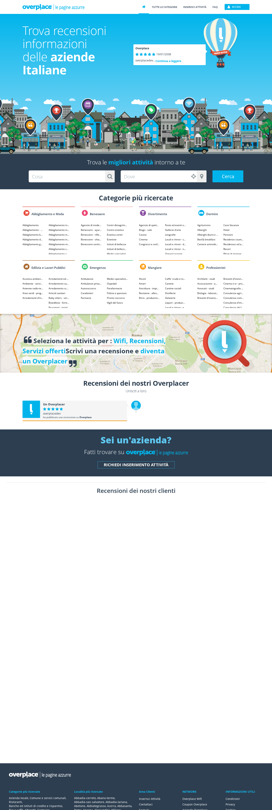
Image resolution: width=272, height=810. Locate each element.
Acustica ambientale (33, 279)
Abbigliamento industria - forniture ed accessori (59, 234)
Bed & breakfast (206, 239)
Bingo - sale (145, 230)
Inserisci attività (194, 7)
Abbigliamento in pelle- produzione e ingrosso (59, 230)
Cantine (169, 283)
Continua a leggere (168, 61)
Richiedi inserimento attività (136, 464)
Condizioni (233, 799)
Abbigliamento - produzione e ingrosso (33, 230)
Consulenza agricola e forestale (233, 293)
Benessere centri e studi (91, 244)
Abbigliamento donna (33, 239)
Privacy (230, 804)
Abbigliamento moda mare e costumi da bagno (59, 244)
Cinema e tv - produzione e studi (233, 283)
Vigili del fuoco (115, 302)
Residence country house (233, 239)
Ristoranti (15, 802)
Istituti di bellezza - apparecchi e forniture (117, 249)
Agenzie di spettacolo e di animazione (149, 225)
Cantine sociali (173, 288)
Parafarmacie (114, 288)
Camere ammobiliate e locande (207, 244)
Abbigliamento (31, 225)
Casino (143, 234)
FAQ (215, 7)
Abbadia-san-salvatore (89, 802)
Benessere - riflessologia (91, 234)
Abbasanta (124, 806)
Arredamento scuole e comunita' (59, 288)
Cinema (143, 239)
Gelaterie (170, 298)
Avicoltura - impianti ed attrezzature (149, 288)
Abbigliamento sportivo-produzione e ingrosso (59, 249)
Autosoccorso (88, 288)
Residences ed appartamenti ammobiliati (233, 244)
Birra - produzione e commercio (149, 298)
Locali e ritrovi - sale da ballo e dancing (175, 239)
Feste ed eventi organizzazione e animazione (175, 225)
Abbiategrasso (96, 806)
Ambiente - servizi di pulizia (33, 283)
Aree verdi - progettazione (33, 293)
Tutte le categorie (164, 7)
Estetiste (111, 239)
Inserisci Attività (149, 799)
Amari (142, 283)
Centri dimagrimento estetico (117, 225)
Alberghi (202, 230)
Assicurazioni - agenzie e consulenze (207, 283)
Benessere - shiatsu (91, 239)
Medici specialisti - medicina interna (117, 279)
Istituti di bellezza (116, 244)
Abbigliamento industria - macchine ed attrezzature (59, 239)
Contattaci (146, 804)
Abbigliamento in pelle (59, 225)
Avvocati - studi (205, 288)
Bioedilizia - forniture (59, 302)
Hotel (226, 230)
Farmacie (86, 298)
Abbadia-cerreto (85, 798)
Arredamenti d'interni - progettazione (33, 298)
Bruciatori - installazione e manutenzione (59, 307)
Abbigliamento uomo (59, 253)
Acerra (111, 806)
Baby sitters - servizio (59, 298)
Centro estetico (115, 230)
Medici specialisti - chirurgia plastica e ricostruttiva (117, 253)
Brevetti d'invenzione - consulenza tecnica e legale (207, 298)
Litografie (170, 234)
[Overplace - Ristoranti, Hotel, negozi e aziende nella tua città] (54, 7)
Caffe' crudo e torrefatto (175, 279)
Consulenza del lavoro (233, 307)
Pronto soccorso (116, 298)
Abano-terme (106, 798)
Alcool (142, 279)
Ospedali (112, 283)
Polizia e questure (117, 293)
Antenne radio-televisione (33, 288)
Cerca (228, 176)
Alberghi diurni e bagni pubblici (207, 234)
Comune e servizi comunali (48, 798)
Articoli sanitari (57, 293)
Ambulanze (87, 279)
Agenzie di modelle (91, 225)
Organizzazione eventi (175, 253)
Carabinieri (87, 293)
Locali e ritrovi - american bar (175, 307)
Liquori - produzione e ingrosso (175, 302)
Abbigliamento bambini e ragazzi (33, 234)
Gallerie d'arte (173, 230)
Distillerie (170, 293)
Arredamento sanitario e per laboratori (59, 283)
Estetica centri (115, 234)
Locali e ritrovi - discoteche (175, 244)
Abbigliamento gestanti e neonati (33, 244)
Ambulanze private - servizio (91, 283)
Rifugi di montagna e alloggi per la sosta (233, 253)
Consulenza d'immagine (233, 302)
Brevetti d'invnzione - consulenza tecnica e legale (233, 279)
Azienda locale (18, 798)
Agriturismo (203, 225)
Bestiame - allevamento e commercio (149, 293)
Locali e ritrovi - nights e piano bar (175, 249)
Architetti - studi (206, 279)
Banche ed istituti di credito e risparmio (35, 806)
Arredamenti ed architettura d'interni (59, 279)
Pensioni (228, 234)
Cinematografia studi (233, 288)
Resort (227, 249)
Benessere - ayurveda (91, 230)
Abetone (79, 806)
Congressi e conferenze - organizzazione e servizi (149, 244)
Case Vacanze (231, 225)
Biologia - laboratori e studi (207, 293)
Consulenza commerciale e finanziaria (233, 298)
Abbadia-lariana (116, 802)
